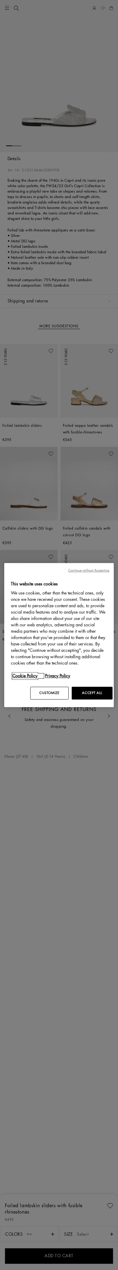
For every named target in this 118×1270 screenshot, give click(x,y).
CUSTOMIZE (49, 693)
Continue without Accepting (88, 570)
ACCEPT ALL (92, 693)
